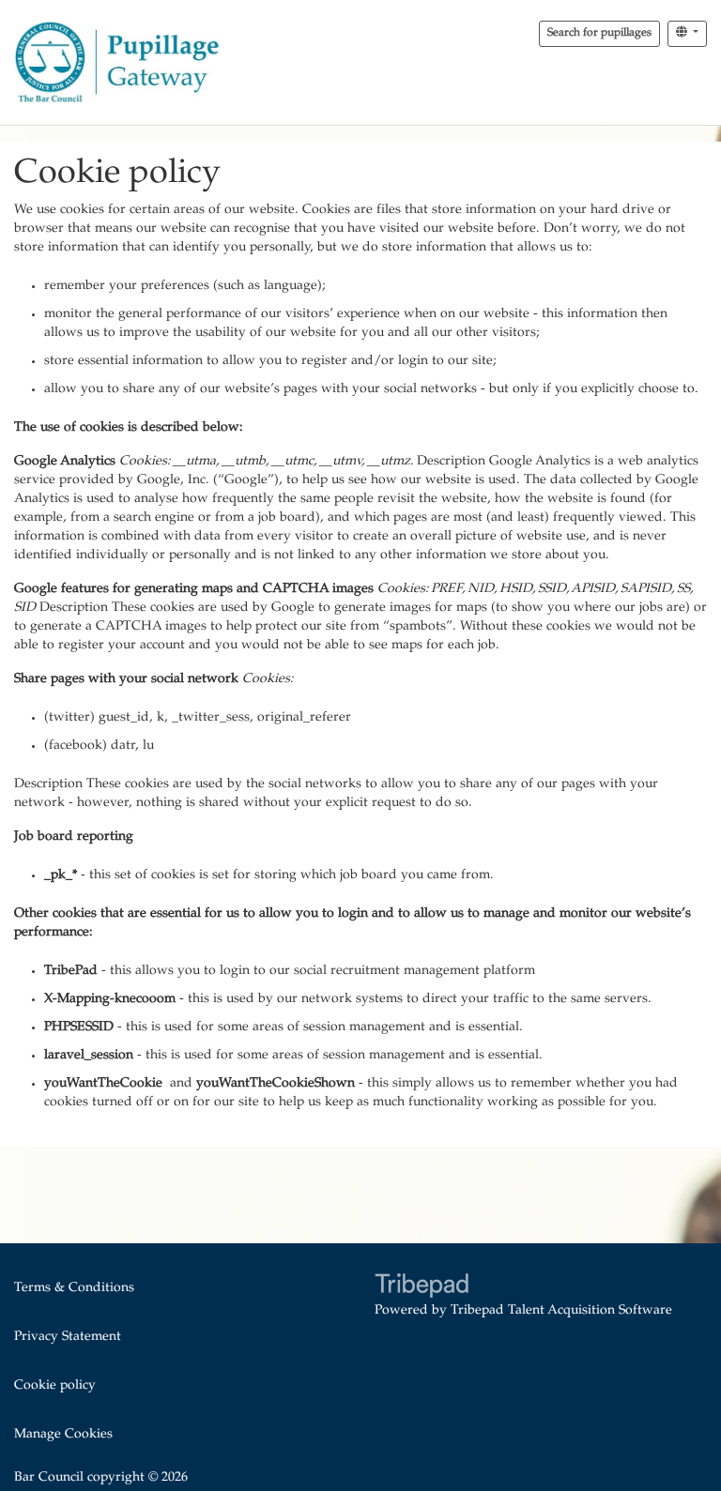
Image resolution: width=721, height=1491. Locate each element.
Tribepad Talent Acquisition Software (561, 1310)
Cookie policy (55, 1385)
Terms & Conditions (74, 1288)
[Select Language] (687, 34)
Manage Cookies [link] (63, 1434)
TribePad (421, 1287)
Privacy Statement (67, 1337)
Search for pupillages (599, 32)
